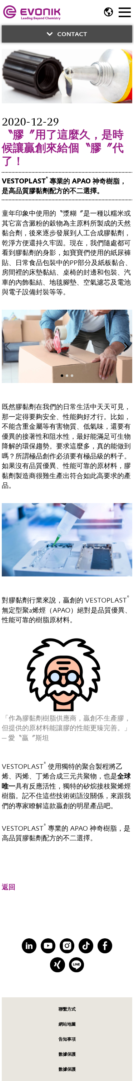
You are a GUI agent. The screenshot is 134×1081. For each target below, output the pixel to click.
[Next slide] (126, 346)
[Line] (76, 964)
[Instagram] (67, 945)
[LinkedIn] (29, 945)
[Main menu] (125, 11)
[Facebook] (105, 945)
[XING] (57, 964)
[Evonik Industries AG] (31, 12)
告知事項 (67, 1039)
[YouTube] (48, 945)
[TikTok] (86, 945)
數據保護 (67, 1054)
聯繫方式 (67, 1009)
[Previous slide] (8, 346)
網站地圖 (67, 1024)
